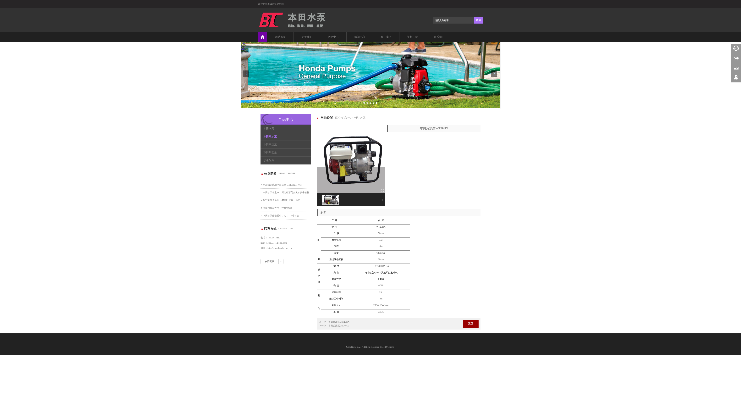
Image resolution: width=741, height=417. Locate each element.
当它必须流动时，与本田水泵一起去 (281, 200)
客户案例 (386, 37)
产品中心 (333, 37)
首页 (337, 117)
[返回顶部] (736, 79)
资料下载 (412, 37)
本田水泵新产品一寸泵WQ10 (277, 208)
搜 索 (478, 20)
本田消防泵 (270, 152)
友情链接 (270, 261)
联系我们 (439, 37)
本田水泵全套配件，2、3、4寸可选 (281, 215)
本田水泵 (268, 128)
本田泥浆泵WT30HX (338, 325)
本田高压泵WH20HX (338, 321)
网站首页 (280, 37)
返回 (471, 323)
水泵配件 (268, 160)
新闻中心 (359, 37)
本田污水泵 (359, 117)
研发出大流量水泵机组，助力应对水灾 (282, 184)
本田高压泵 (270, 144)
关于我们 (306, 37)
